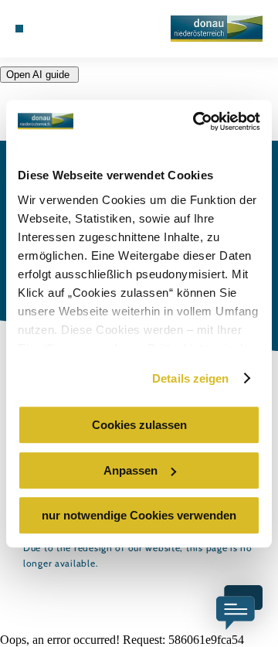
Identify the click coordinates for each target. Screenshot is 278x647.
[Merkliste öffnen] (66, 28)
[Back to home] (217, 28)
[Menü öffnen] (19, 28)
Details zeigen (190, 378)
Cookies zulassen (139, 424)
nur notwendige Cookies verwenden (139, 515)
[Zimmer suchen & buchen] (42, 28)
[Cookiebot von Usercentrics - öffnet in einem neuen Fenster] (196, 121)
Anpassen (130, 470)
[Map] (54, 28)
